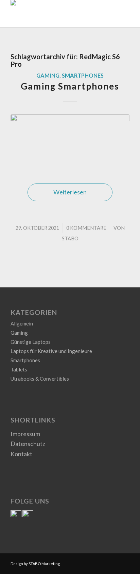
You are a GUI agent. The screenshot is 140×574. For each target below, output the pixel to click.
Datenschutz (28, 443)
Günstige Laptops (31, 342)
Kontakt (21, 454)
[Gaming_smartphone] (70, 142)
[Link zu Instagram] (124, 562)
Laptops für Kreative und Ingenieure (51, 351)
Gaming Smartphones (70, 86)
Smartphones (83, 75)
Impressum (25, 433)
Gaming (47, 75)
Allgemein (22, 323)
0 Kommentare (86, 228)
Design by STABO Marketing (35, 563)
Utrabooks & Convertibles (40, 379)
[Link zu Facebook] (114, 562)
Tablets (19, 369)
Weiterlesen (70, 192)
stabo (70, 238)
